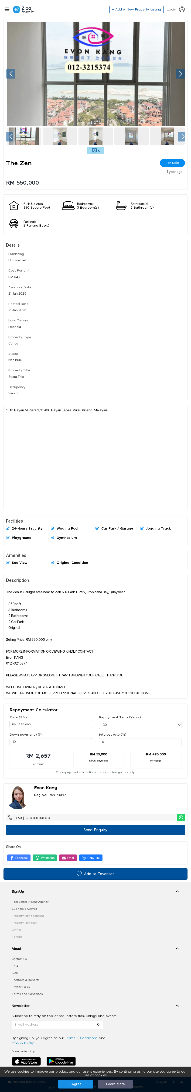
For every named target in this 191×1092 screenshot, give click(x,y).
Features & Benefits (25, 979)
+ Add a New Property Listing (136, 9)
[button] (95, 892)
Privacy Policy (21, 986)
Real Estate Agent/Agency (30, 901)
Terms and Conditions (27, 993)
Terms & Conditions (82, 1038)
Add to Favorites (99, 874)
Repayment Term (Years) (120, 717)
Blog (15, 972)
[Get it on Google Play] (61, 1061)
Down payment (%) (26, 734)
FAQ (15, 966)
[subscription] (98, 1025)
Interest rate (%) (112, 734)
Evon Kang (45, 788)
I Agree (76, 1084)
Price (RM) (18, 717)
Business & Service (25, 908)
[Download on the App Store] (28, 1061)
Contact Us (19, 959)
